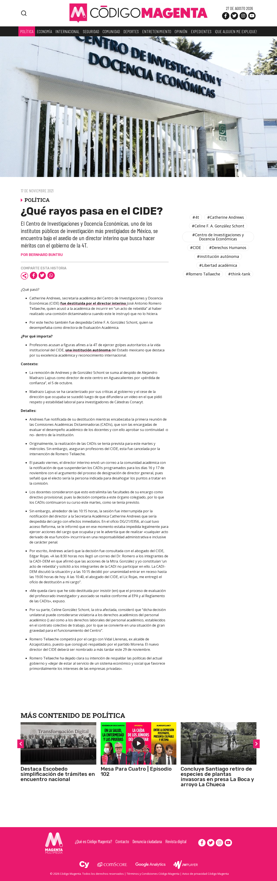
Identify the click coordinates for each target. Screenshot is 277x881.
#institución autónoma (218, 256)
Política (108, 715)
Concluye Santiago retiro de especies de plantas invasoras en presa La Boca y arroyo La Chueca (217, 777)
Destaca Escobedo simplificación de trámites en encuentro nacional (58, 774)
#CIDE (195, 247)
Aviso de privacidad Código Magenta (205, 874)
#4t (195, 217)
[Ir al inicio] (138, 12)
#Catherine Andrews (225, 217)
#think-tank (239, 274)
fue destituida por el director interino (93, 303)
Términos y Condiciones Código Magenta (153, 874)
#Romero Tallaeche (203, 274)
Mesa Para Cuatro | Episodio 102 (136, 771)
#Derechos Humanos (227, 247)
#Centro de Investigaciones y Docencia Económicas (218, 236)
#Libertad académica (218, 265)
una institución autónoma (88, 350)
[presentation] (20, 744)
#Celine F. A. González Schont (218, 226)
